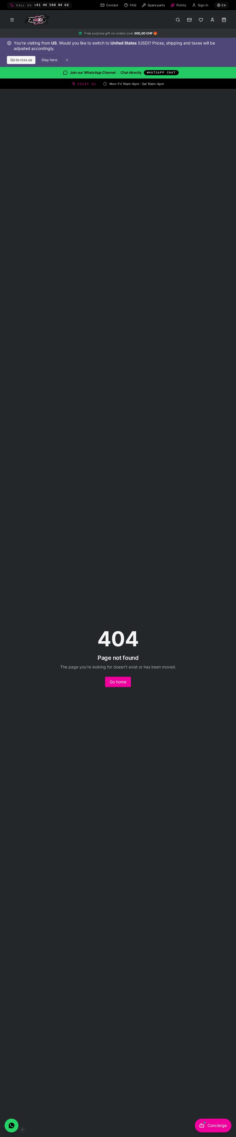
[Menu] (12, 20)
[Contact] (189, 20)
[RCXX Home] (38, 20)
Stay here (49, 60)
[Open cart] (224, 20)
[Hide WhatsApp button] (22, 1129)
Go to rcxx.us (21, 60)
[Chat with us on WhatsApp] (11, 1125)
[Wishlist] (201, 20)
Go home (118, 681)
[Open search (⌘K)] (178, 20)
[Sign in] (212, 20)
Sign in (203, 5)
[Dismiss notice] (67, 60)
